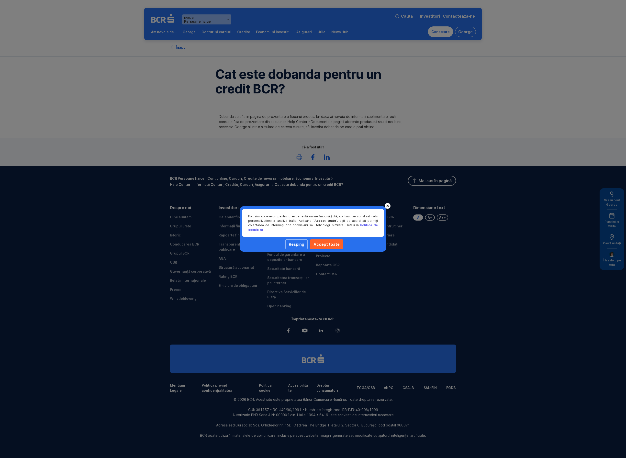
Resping (296, 244)
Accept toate (326, 244)
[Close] (388, 206)
